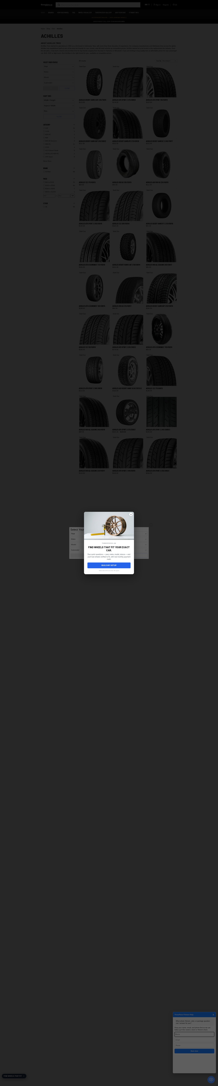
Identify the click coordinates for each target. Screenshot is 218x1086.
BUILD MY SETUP (109, 565)
